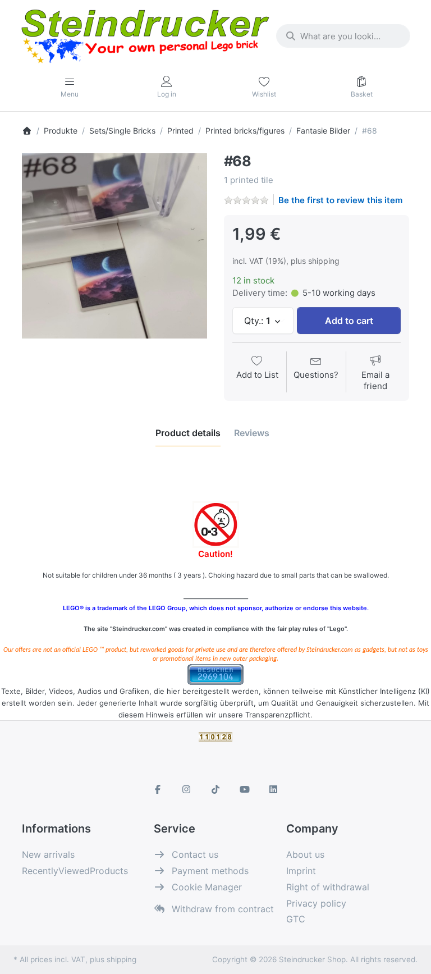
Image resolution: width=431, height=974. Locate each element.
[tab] (188, 433)
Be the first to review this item (340, 200)
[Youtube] (244, 789)
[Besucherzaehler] (215, 674)
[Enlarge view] (114, 246)
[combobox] (343, 36)
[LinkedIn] (273, 789)
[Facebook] (157, 789)
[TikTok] (215, 789)
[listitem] (114, 246)
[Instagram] (187, 789)
